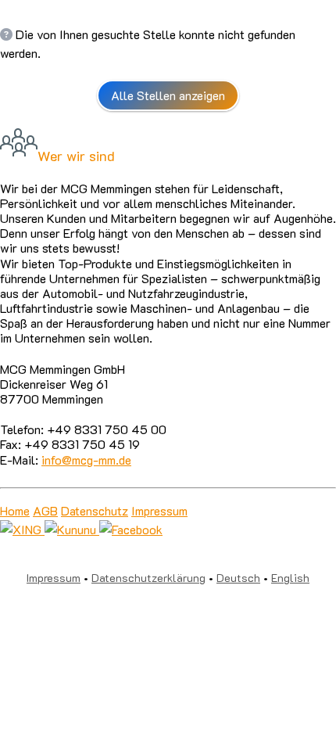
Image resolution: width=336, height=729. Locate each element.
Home (15, 510)
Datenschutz (94, 510)
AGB (45, 510)
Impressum (159, 510)
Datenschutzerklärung (148, 577)
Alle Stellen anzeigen (168, 95)
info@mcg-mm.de (86, 459)
